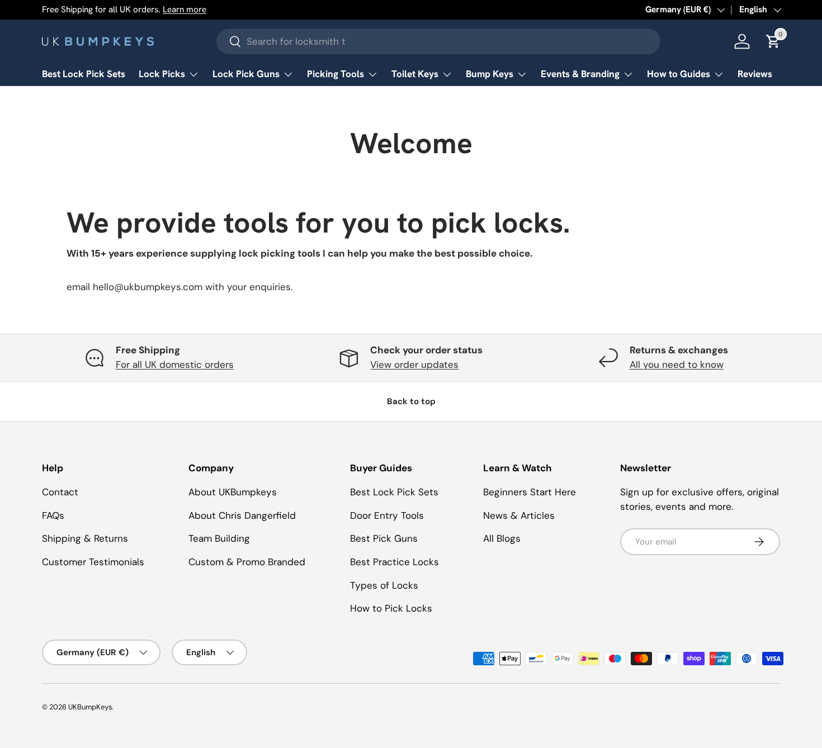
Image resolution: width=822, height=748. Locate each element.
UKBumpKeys (90, 707)
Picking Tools (335, 74)
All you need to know (677, 364)
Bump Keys (489, 74)
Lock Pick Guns (246, 74)
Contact (60, 492)
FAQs (53, 515)
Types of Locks (384, 585)
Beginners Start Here (529, 492)
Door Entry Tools (387, 515)
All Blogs (502, 538)
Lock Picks (162, 74)
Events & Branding (580, 74)
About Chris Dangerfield (242, 515)
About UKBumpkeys (232, 492)
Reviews (755, 74)
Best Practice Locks (394, 562)
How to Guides (678, 74)
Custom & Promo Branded (246, 562)
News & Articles (519, 515)
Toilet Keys (414, 74)
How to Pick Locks (391, 608)
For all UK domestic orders (175, 364)
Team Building (219, 538)
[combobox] (438, 41)
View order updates (414, 364)
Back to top (411, 401)
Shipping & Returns (85, 538)
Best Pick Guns (384, 538)
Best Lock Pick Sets (83, 74)
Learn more (184, 9)
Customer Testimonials (93, 562)
